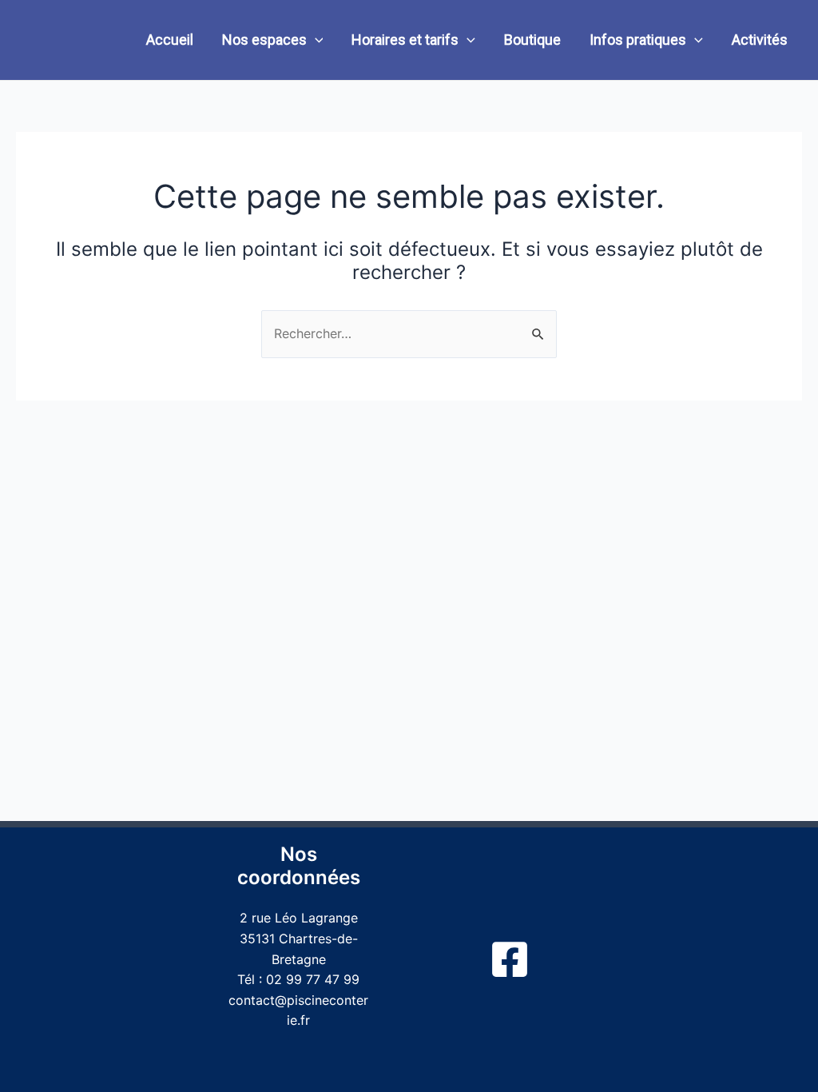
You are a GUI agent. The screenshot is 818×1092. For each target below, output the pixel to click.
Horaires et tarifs (405, 39)
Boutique (532, 39)
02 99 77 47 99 (312, 979)
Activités (760, 39)
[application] (315, 40)
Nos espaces (264, 39)
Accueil (169, 39)
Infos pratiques (638, 39)
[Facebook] (510, 959)
